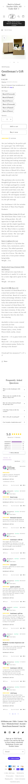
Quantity (4, 115)
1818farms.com (6, 721)
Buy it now (14, 132)
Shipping (4, 81)
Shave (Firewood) (9, 104)
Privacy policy (9, 776)
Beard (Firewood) (9, 94)
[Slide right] (18, 62)
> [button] (18, 714)
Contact (20, 721)
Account (22, 723)
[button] (4, 16)
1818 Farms (11, 773)
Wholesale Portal (13, 723)
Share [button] (5, 361)
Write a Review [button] (15, 452)
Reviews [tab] (6, 457)
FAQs (15, 721)
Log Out (22, 726)
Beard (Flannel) (8, 97)
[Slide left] (10, 62)
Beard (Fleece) (8, 101)
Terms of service (19, 776)
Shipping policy (9, 779)
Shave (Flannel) (8, 108)
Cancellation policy (15, 781)
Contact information (20, 779)
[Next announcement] (25, 6)
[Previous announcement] (3, 6)
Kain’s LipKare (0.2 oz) (10, 241)
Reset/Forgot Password (10, 726)
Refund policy (20, 773)
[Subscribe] (22, 751)
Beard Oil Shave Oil (10, 288)
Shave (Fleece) (8, 111)
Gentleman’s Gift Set (8, 479)
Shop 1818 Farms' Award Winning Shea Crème (14, 23)
